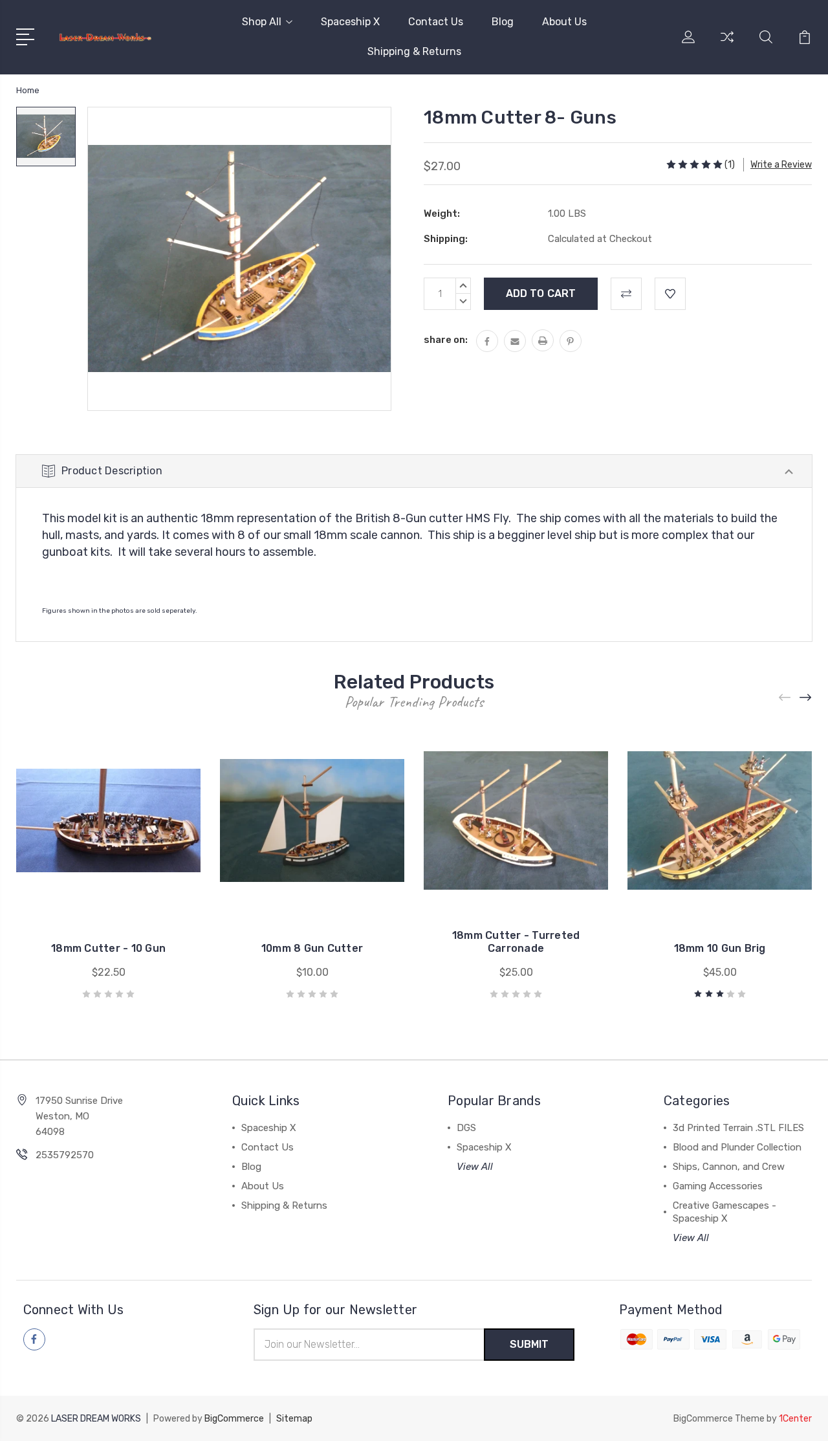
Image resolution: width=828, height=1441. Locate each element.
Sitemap (294, 1418)
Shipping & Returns (414, 51)
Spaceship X (350, 22)
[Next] (806, 698)
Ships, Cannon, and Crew (729, 1166)
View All (475, 1166)
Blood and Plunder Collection (737, 1147)
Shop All (261, 22)
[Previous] (785, 698)
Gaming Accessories (718, 1186)
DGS (466, 1128)
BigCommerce (234, 1418)
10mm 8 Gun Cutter (312, 948)
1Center (795, 1418)
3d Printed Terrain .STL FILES (738, 1128)
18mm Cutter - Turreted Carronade (516, 941)
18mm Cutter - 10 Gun (108, 948)
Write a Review (781, 164)
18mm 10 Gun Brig (720, 948)
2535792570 (65, 1155)
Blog (503, 22)
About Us (564, 22)
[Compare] (727, 45)
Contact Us (435, 22)
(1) (729, 164)
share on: (446, 340)
